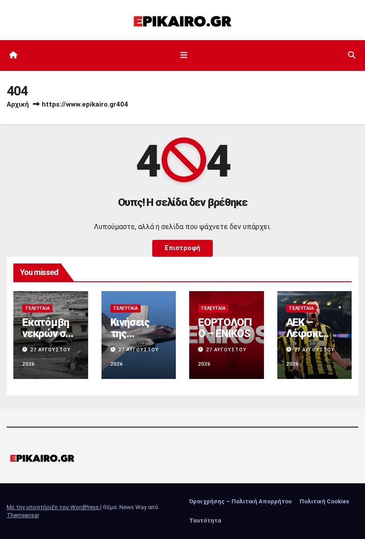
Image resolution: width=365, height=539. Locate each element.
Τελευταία (37, 308)
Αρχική (18, 104)
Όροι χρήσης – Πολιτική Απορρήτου (240, 501)
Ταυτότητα (205, 520)
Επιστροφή (182, 248)
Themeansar (23, 515)
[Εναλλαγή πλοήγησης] (184, 55)
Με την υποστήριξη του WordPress (53, 507)
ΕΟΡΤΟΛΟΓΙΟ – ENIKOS (225, 328)
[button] (351, 55)
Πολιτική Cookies (324, 501)
